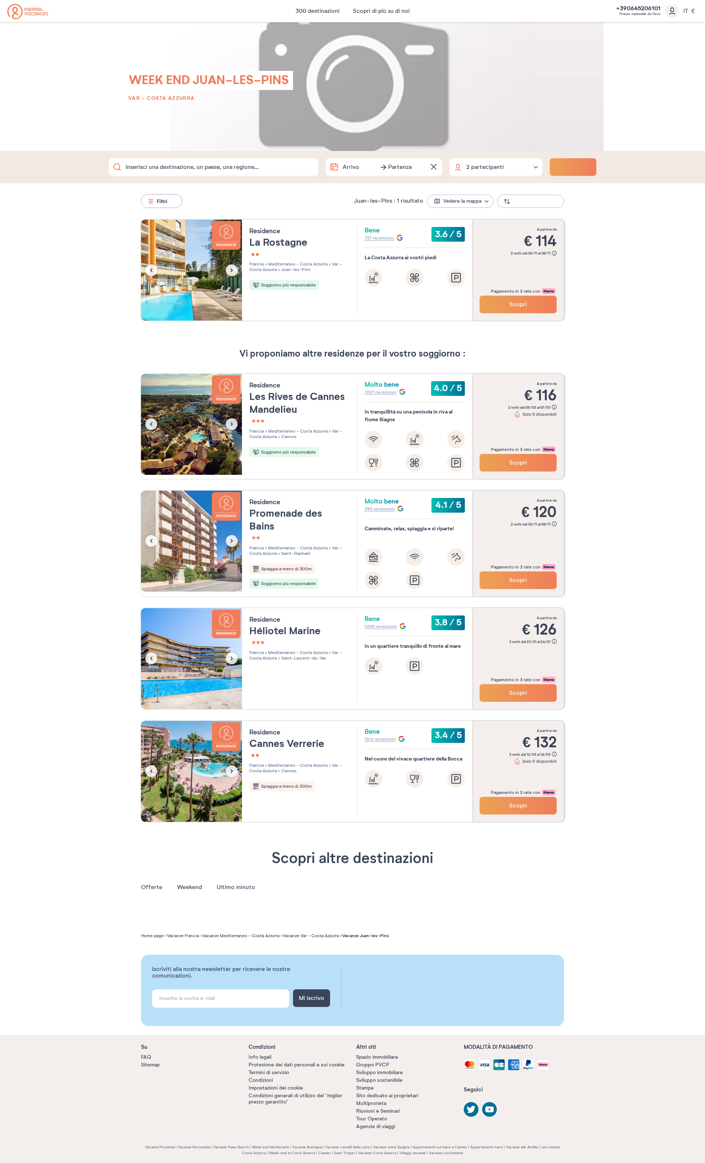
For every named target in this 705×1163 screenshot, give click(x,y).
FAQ (146, 1057)
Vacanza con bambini (446, 1153)
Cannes (288, 436)
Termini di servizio (269, 1072)
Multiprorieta (371, 1103)
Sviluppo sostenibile (379, 1080)
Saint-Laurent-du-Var (303, 658)
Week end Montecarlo (270, 1147)
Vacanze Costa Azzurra (377, 1153)
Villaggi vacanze (413, 1153)
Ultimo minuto (236, 887)
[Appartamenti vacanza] (27, 11)
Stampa (364, 1088)
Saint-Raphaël (295, 553)
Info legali (260, 1057)
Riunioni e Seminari (378, 1111)
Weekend (189, 887)
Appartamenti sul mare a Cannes (440, 1147)
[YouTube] (489, 1109)
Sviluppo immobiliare (379, 1072)
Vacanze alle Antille (522, 1147)
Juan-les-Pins (295, 269)
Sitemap (150, 1065)
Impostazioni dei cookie (276, 1088)
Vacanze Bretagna (307, 1147)
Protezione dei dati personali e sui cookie (296, 1065)
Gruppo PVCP (372, 1065)
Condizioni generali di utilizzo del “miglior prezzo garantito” (295, 1098)
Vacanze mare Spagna (391, 1147)
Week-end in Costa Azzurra (292, 1153)
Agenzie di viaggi (375, 1126)
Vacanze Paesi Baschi (231, 1147)
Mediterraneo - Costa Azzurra (297, 264)
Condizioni (261, 1080)
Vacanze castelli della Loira (347, 1147)
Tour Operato (371, 1119)
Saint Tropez (344, 1153)
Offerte (151, 887)
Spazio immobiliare (377, 1057)
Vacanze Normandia (194, 1147)
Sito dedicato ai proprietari (387, 1095)
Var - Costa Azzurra (161, 98)
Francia (256, 264)
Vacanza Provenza (159, 1147)
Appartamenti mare (486, 1147)
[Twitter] (471, 1109)
